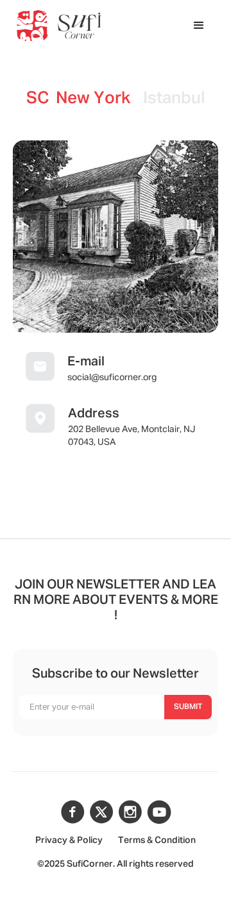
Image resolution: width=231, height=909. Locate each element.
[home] (59, 25)
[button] (199, 25)
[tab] (78, 99)
